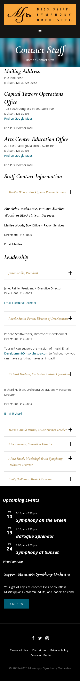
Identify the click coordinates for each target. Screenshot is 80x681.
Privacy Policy (59, 650)
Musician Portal (41, 655)
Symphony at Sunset (37, 552)
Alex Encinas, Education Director (30, 444)
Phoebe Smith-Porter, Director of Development (38, 318)
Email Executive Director (20, 303)
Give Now (16, 604)
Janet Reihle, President (23, 273)
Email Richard (13, 413)
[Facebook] (33, 638)
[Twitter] (40, 638)
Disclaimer (39, 650)
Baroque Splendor (35, 536)
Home (30, 60)
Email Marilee (13, 244)
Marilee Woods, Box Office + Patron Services (37, 192)
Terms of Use (19, 650)
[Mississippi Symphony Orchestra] (40, 14)
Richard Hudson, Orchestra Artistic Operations (39, 374)
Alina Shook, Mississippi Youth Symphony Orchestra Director (35, 461)
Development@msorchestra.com (26, 353)
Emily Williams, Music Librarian (30, 479)
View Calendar (13, 562)
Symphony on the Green (41, 520)
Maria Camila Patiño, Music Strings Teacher (37, 429)
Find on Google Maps (18, 118)
